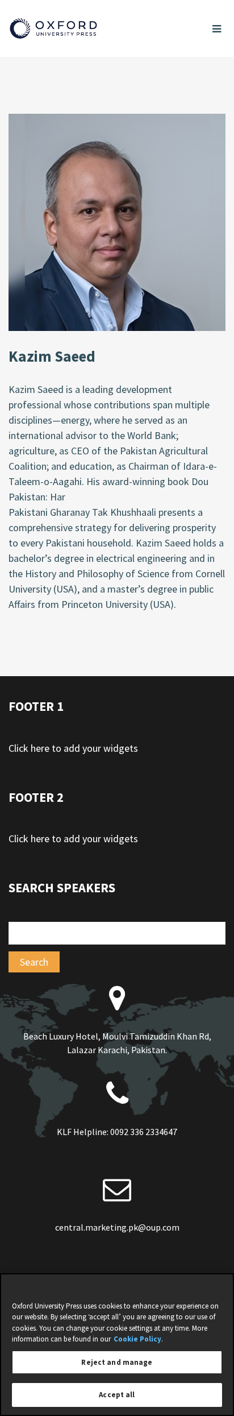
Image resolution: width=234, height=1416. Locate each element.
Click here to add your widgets (73, 748)
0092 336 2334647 (143, 1131)
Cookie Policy (137, 1339)
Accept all (117, 1395)
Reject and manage (116, 1362)
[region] (117, 1344)
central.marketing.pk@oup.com (117, 1227)
